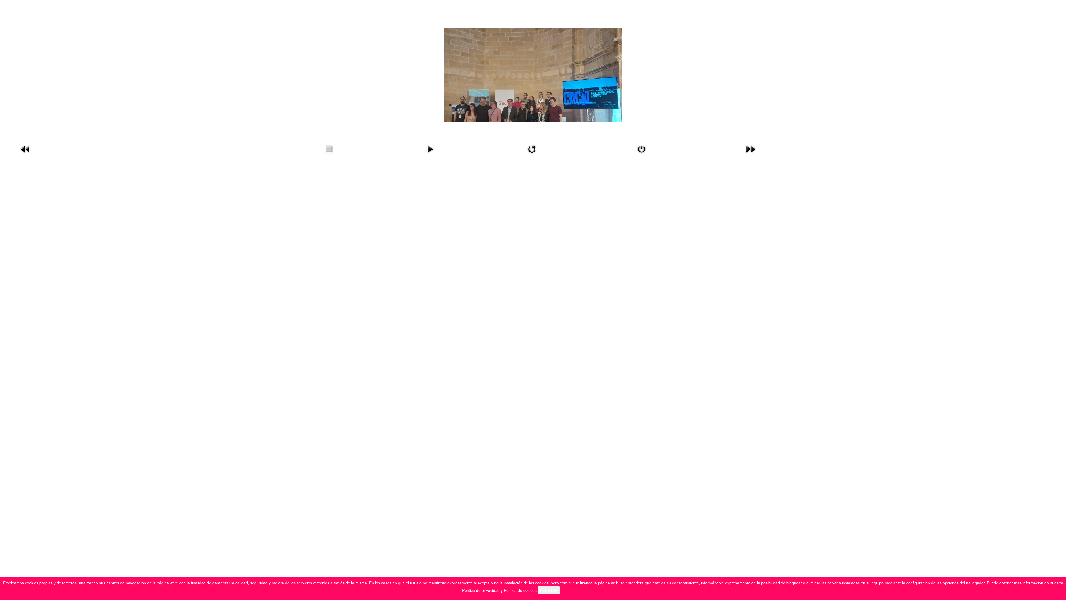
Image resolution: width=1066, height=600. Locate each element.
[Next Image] (750, 148)
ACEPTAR (549, 590)
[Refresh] (532, 148)
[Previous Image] (25, 148)
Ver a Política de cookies (582, 590)
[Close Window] (641, 148)
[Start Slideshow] (430, 148)
